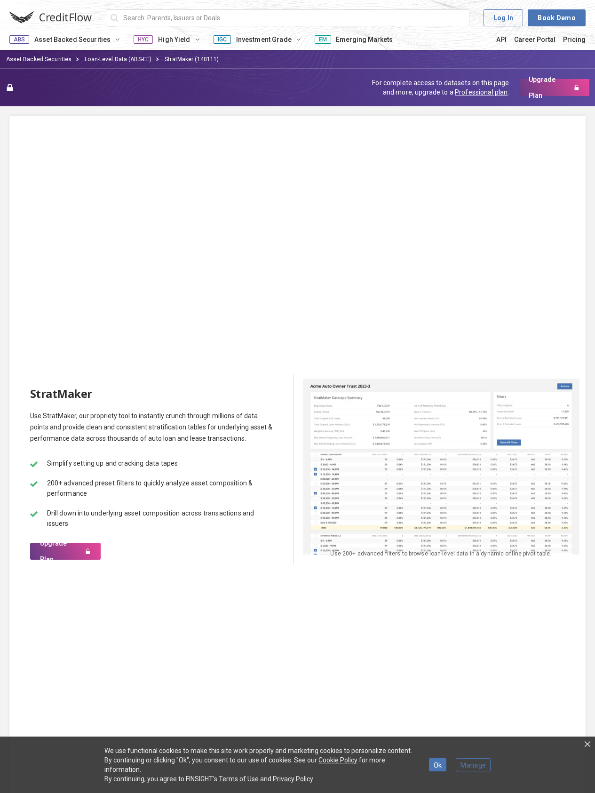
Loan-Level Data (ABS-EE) (118, 59)
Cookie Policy (337, 760)
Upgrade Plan (542, 87)
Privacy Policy (293, 779)
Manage (473, 765)
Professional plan (481, 92)
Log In (503, 18)
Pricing (574, 39)
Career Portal (534, 39)
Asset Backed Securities (39, 59)
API (501, 39)
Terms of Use (239, 779)
